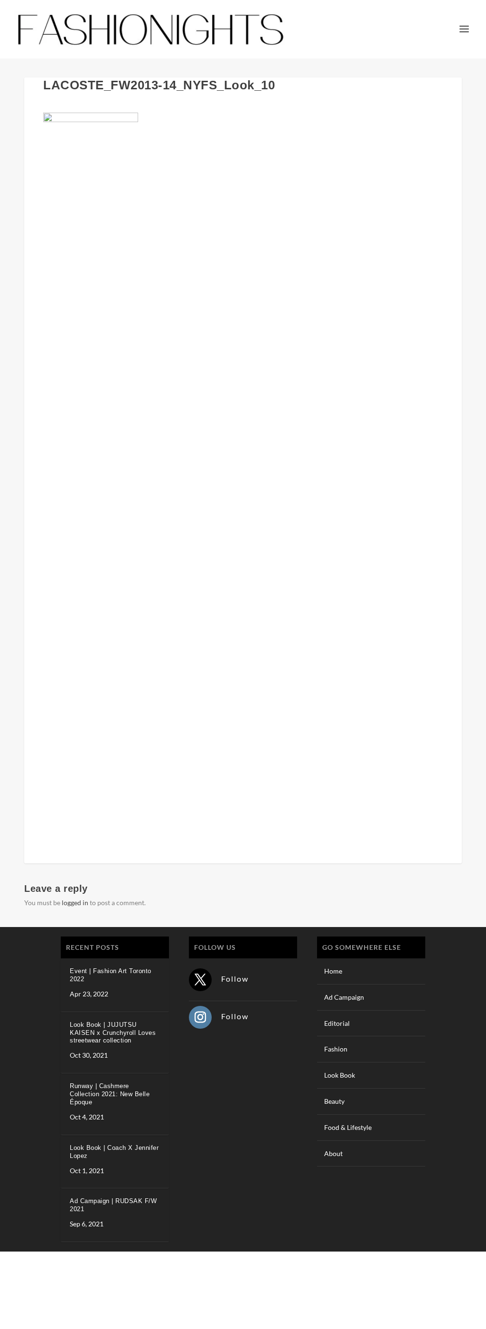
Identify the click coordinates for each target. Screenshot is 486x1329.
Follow (235, 978)
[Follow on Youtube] (454, 1288)
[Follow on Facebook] (397, 1288)
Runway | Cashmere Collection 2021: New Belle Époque (110, 1094)
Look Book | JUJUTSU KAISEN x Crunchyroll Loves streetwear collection (113, 1032)
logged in (75, 903)
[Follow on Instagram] (200, 1017)
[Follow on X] (200, 979)
